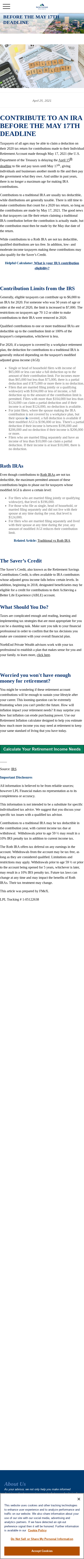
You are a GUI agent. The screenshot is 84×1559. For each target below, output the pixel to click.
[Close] (79, 1499)
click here (43, 655)
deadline (5, 166)
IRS (14, 769)
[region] (42, 1526)
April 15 (64, 160)
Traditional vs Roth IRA (53, 540)
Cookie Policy (37, 1530)
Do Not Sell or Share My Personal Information (42, 1539)
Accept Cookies (42, 1551)
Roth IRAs (47, 474)
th (71, 159)
